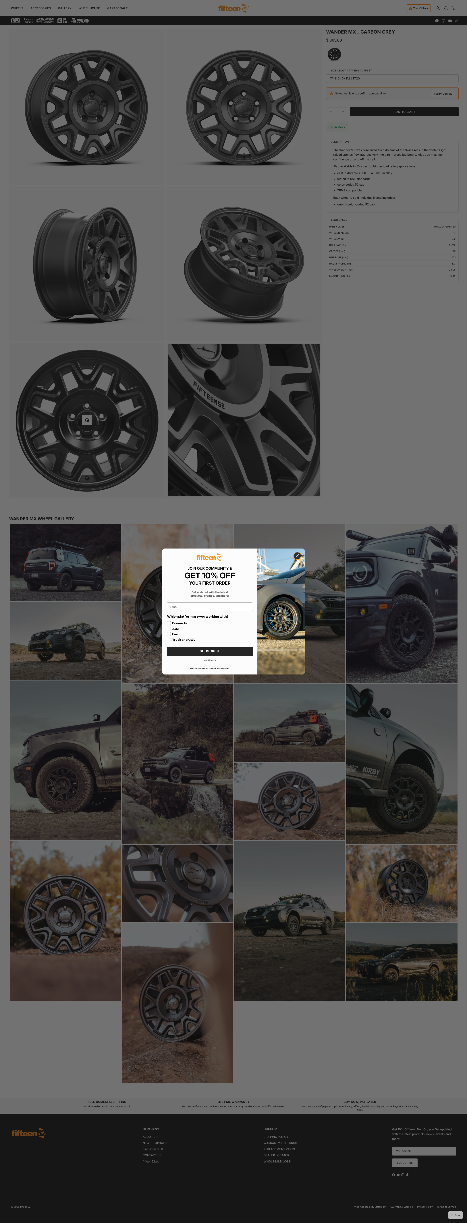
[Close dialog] (297, 555)
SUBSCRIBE (210, 651)
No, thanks (210, 660)
